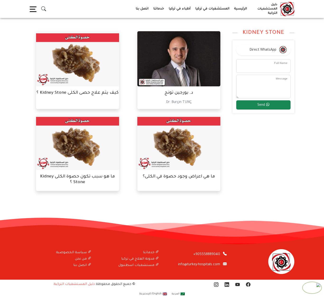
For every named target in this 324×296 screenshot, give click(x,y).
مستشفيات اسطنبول (136, 265)
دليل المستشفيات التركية (74, 284)
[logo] (286, 9)
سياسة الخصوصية (72, 253)
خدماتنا (158, 9)
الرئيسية (240, 9)
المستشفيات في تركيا (212, 9)
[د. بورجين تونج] (178, 59)
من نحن (81, 259)
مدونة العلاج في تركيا (138, 259)
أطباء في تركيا (179, 9)
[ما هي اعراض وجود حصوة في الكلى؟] (178, 143)
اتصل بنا (142, 9)
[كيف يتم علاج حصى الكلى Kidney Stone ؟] (77, 59)
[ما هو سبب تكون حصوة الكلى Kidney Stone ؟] (77, 143)
